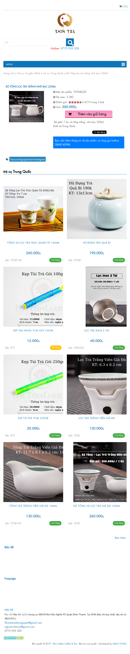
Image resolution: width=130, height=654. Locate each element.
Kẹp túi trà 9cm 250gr (33, 418)
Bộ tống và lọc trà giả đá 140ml (96, 505)
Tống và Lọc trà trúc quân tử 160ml (33, 242)
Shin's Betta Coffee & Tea (65, 643)
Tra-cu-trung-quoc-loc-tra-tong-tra (27, 159)
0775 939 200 (70, 48)
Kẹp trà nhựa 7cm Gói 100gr (33, 330)
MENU (8, 64)
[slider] (75, 102)
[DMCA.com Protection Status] (13, 639)
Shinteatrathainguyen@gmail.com (23, 622)
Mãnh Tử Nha (120, 643)
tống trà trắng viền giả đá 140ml (33, 505)
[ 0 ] (124, 6)
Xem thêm (120, 538)
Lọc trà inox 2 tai (96, 330)
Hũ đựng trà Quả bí (96, 242)
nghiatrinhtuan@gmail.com (20, 627)
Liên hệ (9, 609)
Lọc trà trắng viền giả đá (97, 418)
